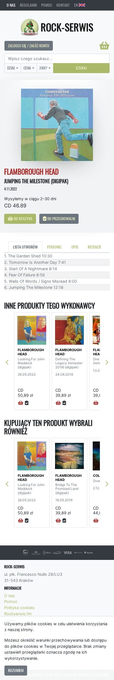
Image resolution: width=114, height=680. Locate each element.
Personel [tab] (54, 247)
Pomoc (46, 5)
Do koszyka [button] (22, 218)
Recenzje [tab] (94, 247)
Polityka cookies (19, 607)
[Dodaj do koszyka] (21, 403)
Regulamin (28, 5)
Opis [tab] (74, 247)
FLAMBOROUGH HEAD (31, 352)
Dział (11, 68)
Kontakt (63, 5)
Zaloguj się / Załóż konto (28, 45)
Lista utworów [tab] (25, 247)
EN (76, 5)
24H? (43, 68)
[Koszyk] (104, 45)
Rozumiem (16, 670)
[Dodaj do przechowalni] (27, 403)
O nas (11, 5)
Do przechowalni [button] (60, 218)
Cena (27, 68)
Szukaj (81, 68)
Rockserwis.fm (18, 613)
